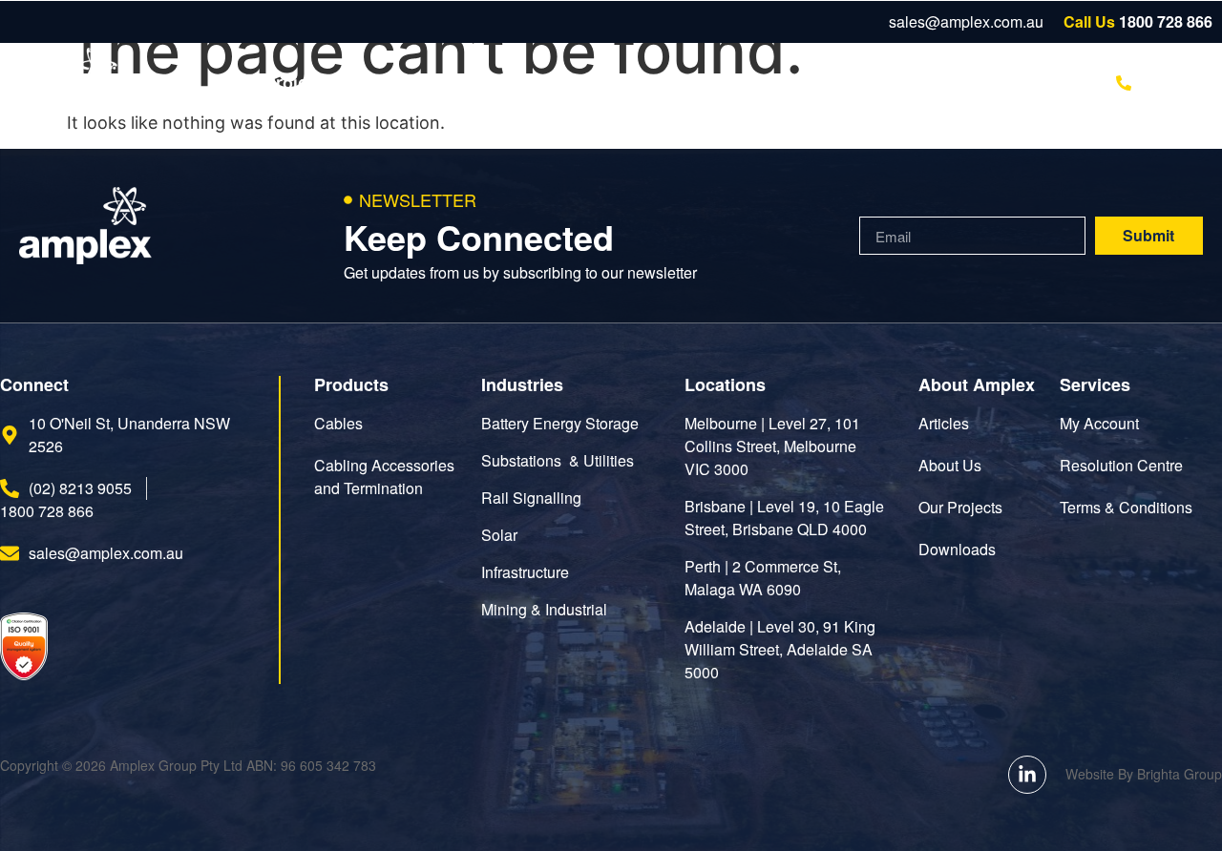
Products (415, 83)
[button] (1028, 83)
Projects (299, 83)
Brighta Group (1179, 773)
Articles (656, 83)
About (749, 83)
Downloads (542, 83)
